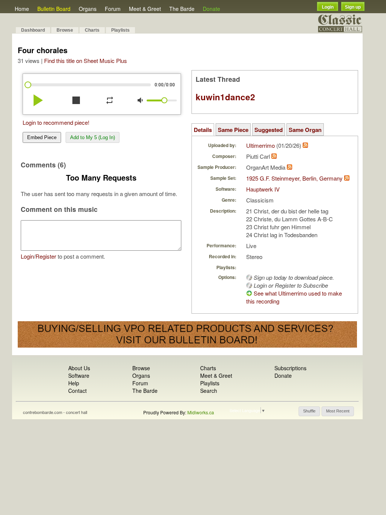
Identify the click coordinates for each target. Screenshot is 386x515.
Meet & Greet (145, 8)
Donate (211, 8)
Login (328, 7)
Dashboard (33, 30)
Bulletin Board (53, 8)
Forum (113, 8)
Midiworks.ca (200, 412)
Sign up (353, 7)
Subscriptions (290, 368)
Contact (77, 390)
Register (45, 256)
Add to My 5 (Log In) (92, 137)
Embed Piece (42, 137)
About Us (79, 368)
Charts (92, 30)
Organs (87, 8)
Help (73, 383)
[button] (309, 411)
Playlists (120, 30)
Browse (65, 30)
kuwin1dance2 (225, 97)
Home (22, 8)
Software (78, 375)
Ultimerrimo (260, 145)
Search (208, 390)
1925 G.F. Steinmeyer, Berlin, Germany (294, 178)
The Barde (182, 8)
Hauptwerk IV (263, 189)
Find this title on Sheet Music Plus (85, 60)
